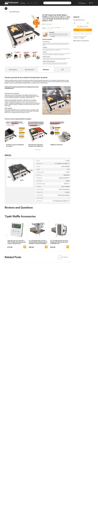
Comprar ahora (83, 29)
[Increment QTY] (88, 23)
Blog (32, 2)
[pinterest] (86, 272)
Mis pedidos (63, 290)
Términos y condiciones (83, 296)
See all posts (64, 257)
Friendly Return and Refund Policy (82, 40)
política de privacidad (83, 299)
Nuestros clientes (82, 292)
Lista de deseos (82, 290)
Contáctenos (63, 294)
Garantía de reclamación (65, 292)
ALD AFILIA (81, 281)
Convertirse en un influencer (84, 283)
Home (6, 11)
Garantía (36, 2)
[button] (82, 33)
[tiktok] (61, 272)
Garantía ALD (63, 283)
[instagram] (78, 272)
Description (13, 70)
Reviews (46, 70)
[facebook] (74, 272)
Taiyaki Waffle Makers (14, 11)
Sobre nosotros (81, 294)
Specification (29, 70)
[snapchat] (65, 272)
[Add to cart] (24, 247)
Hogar (28, 2)
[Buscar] (69, 3)
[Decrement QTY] (74, 23)
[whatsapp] (69, 272)
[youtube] (82, 272)
